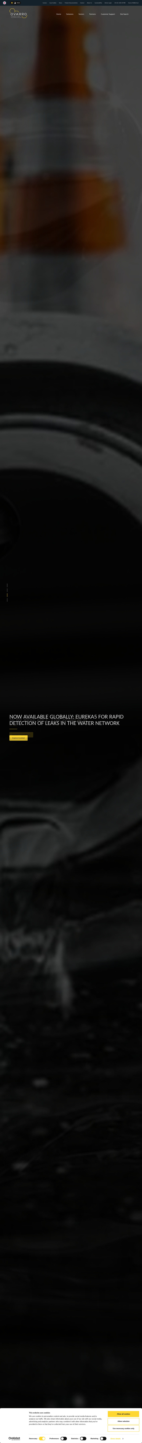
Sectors (81, 14)
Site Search (124, 14)
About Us (89, 3)
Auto (18, 3)
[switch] (64, 1438)
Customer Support (108, 14)
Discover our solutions (21, 738)
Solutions (69, 14)
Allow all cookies (123, 1414)
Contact (82, 3)
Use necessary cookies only (123, 1428)
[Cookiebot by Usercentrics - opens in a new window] (14, 1438)
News (60, 3)
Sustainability (98, 3)
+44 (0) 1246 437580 (119, 3)
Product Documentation (71, 3)
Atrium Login (108, 3)
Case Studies (52, 3)
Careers (45, 3)
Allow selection (123, 1421)
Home (58, 14)
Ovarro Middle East (133, 3)
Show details (115, 1439)
